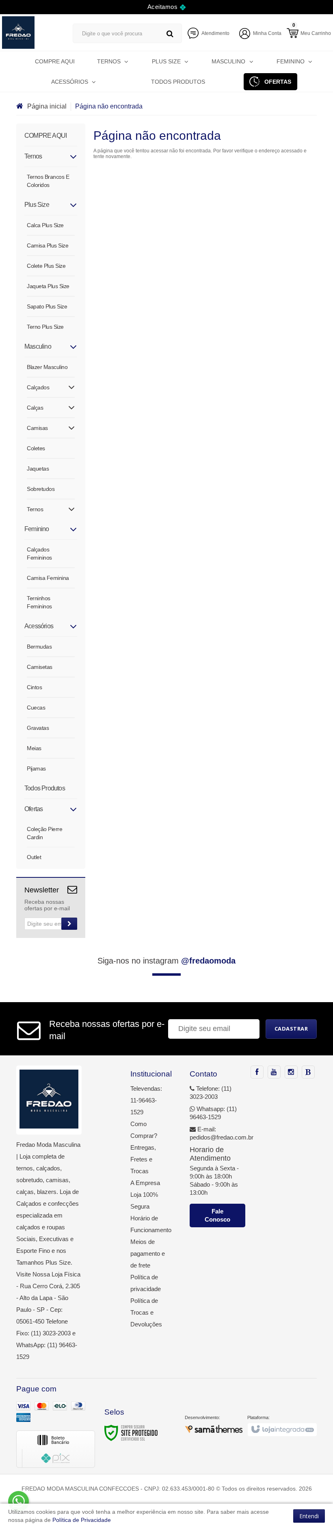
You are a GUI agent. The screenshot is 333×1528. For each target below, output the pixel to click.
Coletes (36, 448)
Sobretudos (40, 489)
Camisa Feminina (48, 578)
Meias (34, 748)
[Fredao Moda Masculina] (29, 32)
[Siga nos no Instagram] (291, 1072)
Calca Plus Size (45, 225)
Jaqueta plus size (48, 286)
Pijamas (36, 768)
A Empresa (145, 1182)
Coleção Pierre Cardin (44, 833)
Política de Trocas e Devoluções (146, 1312)
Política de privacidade (145, 1283)
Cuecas (36, 707)
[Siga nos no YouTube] (274, 1072)
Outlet (34, 857)
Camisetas (39, 667)
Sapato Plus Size (47, 306)
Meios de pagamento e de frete (147, 1253)
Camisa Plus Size (47, 245)
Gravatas (38, 728)
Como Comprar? (143, 1129)
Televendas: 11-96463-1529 (146, 1100)
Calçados (38, 387)
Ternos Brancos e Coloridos (48, 181)
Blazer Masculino (47, 367)
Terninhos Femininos (39, 602)
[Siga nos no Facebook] (257, 1072)
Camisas (37, 428)
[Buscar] (170, 33)
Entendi (309, 1516)
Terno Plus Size (45, 326)
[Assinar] (69, 924)
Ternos (35, 509)
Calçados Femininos (39, 553)
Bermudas (39, 646)
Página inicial (47, 106)
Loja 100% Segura (144, 1200)
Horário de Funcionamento (147, 1224)
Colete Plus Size (46, 266)
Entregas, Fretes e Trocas (143, 1159)
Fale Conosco (217, 1215)
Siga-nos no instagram (166, 960)
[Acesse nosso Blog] (308, 1072)
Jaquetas (38, 468)
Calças (35, 407)
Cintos (34, 687)
